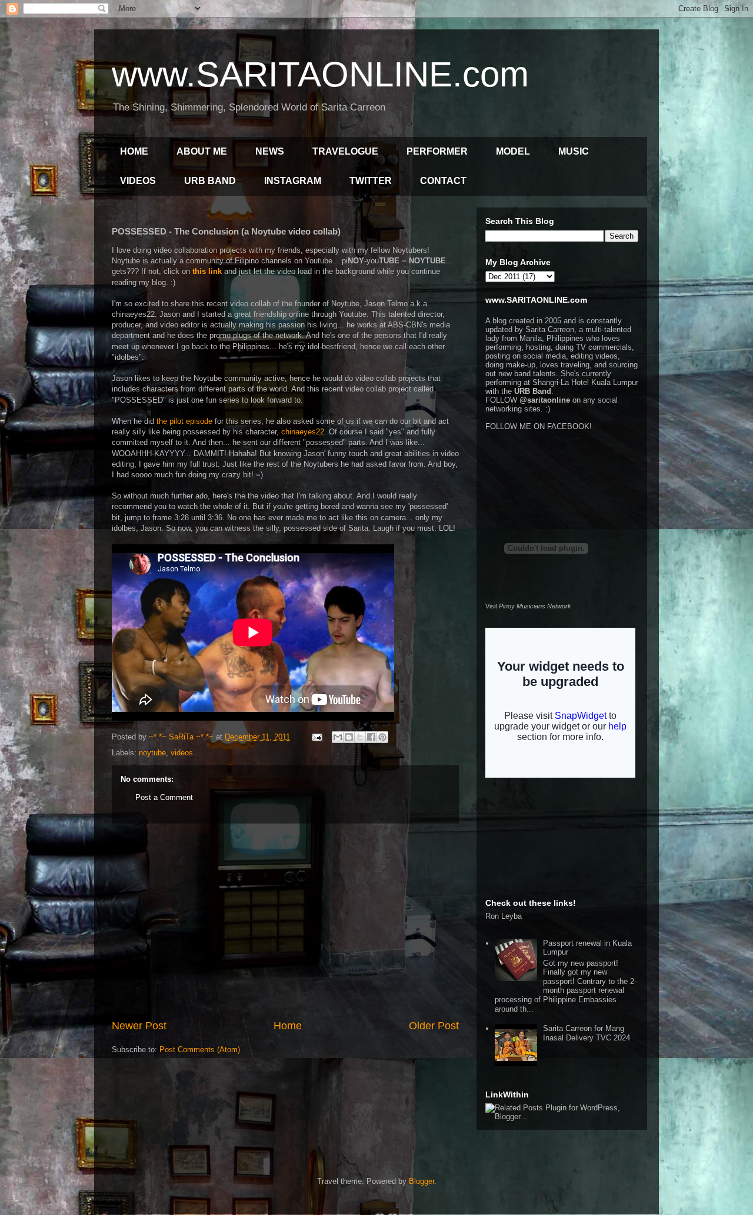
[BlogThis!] (349, 737)
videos (182, 752)
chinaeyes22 (302, 431)
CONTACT (443, 181)
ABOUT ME (201, 151)
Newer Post (139, 1026)
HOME (134, 151)
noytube (152, 752)
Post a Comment (164, 797)
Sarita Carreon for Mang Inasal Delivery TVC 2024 (586, 1033)
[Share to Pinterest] (382, 737)
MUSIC (573, 151)
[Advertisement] (285, 921)
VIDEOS (138, 181)
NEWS (269, 151)
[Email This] (338, 737)
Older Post (434, 1026)
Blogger (421, 1181)
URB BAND (210, 181)
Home (288, 1026)
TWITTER (370, 181)
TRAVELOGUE (345, 151)
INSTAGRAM (292, 181)
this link (207, 271)
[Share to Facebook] (371, 737)
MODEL (513, 151)
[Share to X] (360, 737)
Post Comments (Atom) (199, 1049)
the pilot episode (184, 421)
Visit (528, 606)
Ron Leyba (503, 916)
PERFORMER (437, 151)
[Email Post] (316, 736)
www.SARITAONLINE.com (320, 74)
